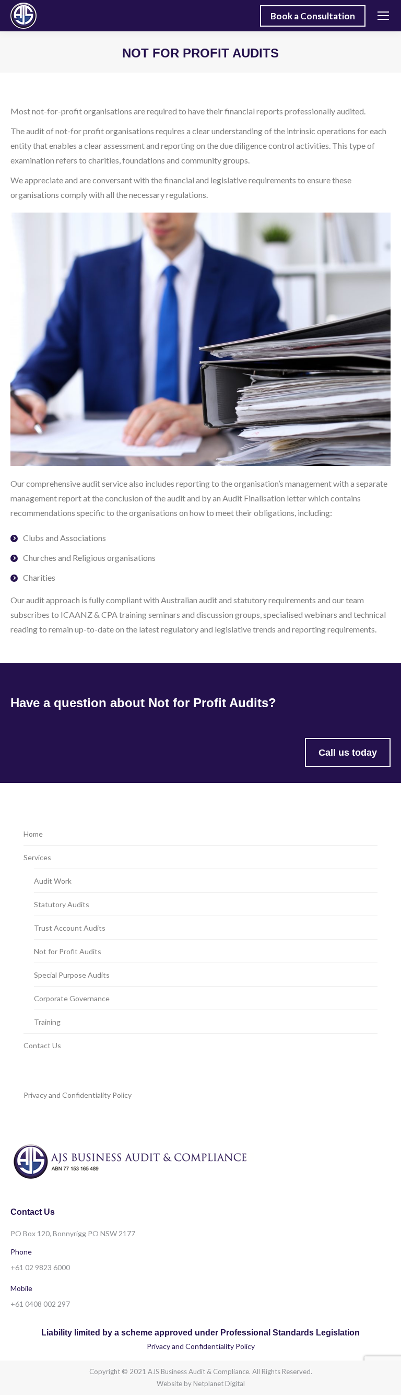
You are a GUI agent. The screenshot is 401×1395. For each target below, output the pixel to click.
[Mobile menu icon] (383, 15)
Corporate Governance (72, 998)
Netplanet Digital (219, 1383)
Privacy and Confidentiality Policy (77, 1095)
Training (47, 1021)
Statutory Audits (61, 904)
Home (33, 833)
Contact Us (42, 1045)
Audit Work (53, 880)
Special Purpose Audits (72, 974)
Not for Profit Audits (67, 951)
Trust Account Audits (69, 927)
